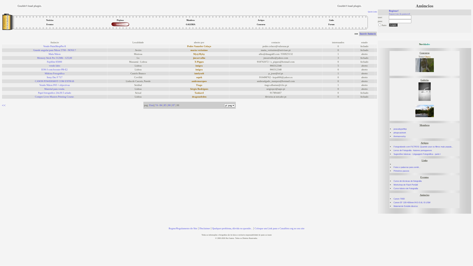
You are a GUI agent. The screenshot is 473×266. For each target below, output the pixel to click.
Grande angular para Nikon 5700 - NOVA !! (54, 50)
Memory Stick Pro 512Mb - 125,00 (54, 58)
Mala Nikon (55, 54)
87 (173, 105)
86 (169, 105)
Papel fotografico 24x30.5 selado (54, 92)
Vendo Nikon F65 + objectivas (54, 85)
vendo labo (54, 65)
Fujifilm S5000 (54, 61)
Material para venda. (54, 89)
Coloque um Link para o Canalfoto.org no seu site (279, 228)
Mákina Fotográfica (54, 73)
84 (161, 105)
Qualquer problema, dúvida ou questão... (232, 228)
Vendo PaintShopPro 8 (54, 46)
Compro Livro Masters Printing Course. (54, 96)
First (151, 105)
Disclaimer (204, 228)
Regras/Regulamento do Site (183, 228)
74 (156, 105)
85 (165, 105)
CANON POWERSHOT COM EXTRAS (54, 81)
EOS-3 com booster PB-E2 (54, 69)
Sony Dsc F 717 (54, 77)
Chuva (428, 57)
